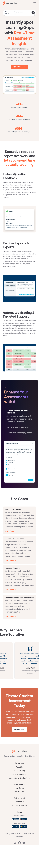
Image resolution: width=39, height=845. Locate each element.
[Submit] (33, 12)
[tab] (19, 416)
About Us (19, 767)
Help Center (19, 788)
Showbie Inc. (30, 756)
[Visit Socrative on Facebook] (19, 842)
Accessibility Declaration (19, 778)
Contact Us (19, 802)
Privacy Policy (19, 771)
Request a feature (19, 806)
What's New (19, 792)
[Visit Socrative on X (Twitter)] (15, 842)
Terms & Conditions (19, 774)
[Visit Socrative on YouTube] (24, 842)
